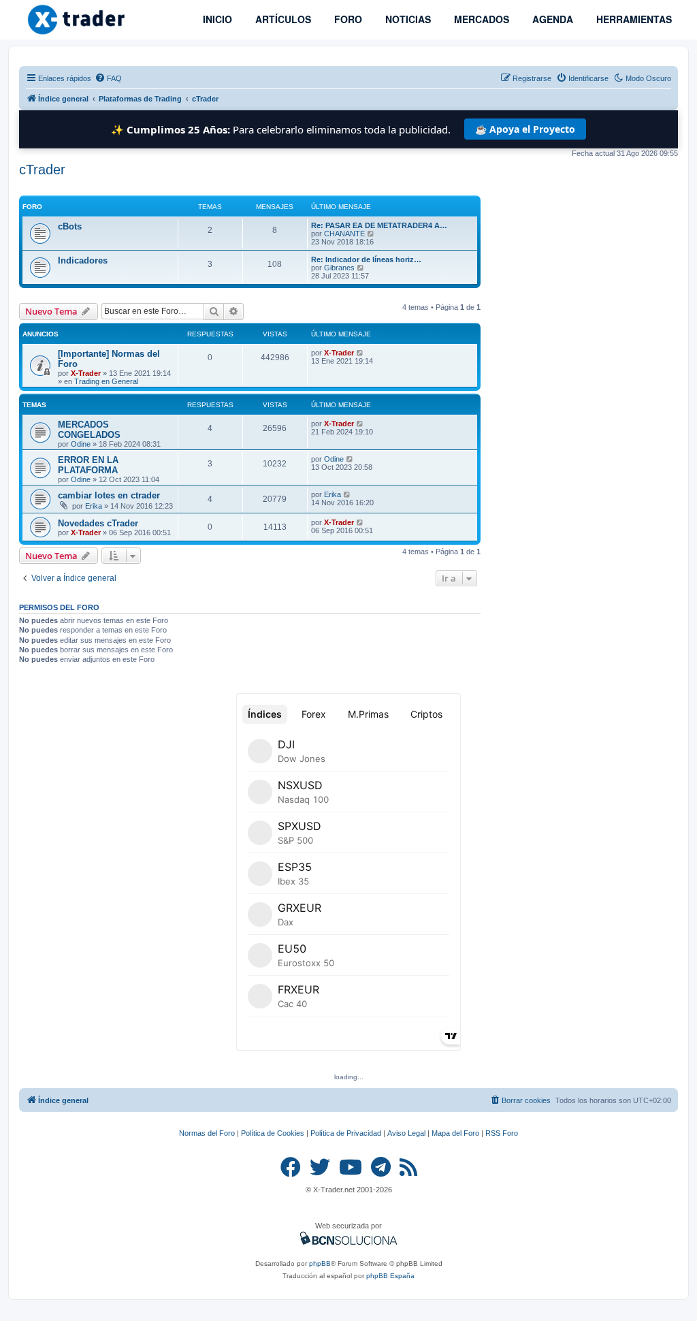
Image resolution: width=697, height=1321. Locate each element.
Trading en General (106, 381)
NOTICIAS (407, 19)
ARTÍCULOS (282, 19)
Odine (81, 444)
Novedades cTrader (98, 523)
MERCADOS (480, 19)
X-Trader (86, 373)
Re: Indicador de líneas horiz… (366, 259)
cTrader (42, 169)
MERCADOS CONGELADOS (89, 429)
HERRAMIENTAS (633, 19)
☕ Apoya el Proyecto (525, 129)
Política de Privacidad (345, 1133)
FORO (346, 19)
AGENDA (551, 19)
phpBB (320, 1263)
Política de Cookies (272, 1133)
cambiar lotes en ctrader (109, 495)
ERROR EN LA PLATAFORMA (88, 465)
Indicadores (83, 260)
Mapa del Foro (455, 1133)
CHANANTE (344, 233)
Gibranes (339, 268)
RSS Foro (501, 1133)
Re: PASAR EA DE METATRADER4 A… (379, 225)
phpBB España (390, 1275)
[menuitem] (108, 78)
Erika (93, 506)
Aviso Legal (406, 1133)
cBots (70, 226)
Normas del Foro (207, 1133)
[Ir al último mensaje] (360, 353)
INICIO (216, 19)
